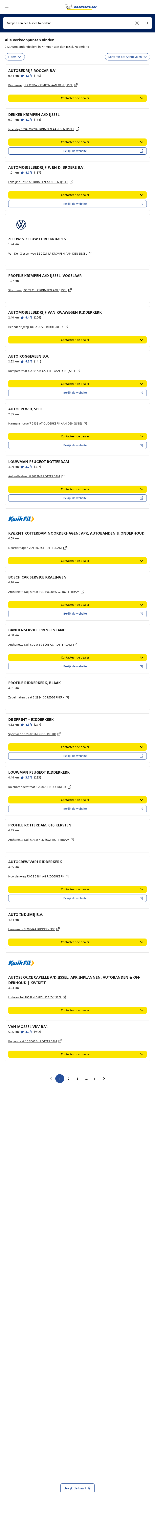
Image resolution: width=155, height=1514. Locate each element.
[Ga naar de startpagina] (81, 6)
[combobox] (77, 23)
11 (95, 1078)
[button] (137, 23)
